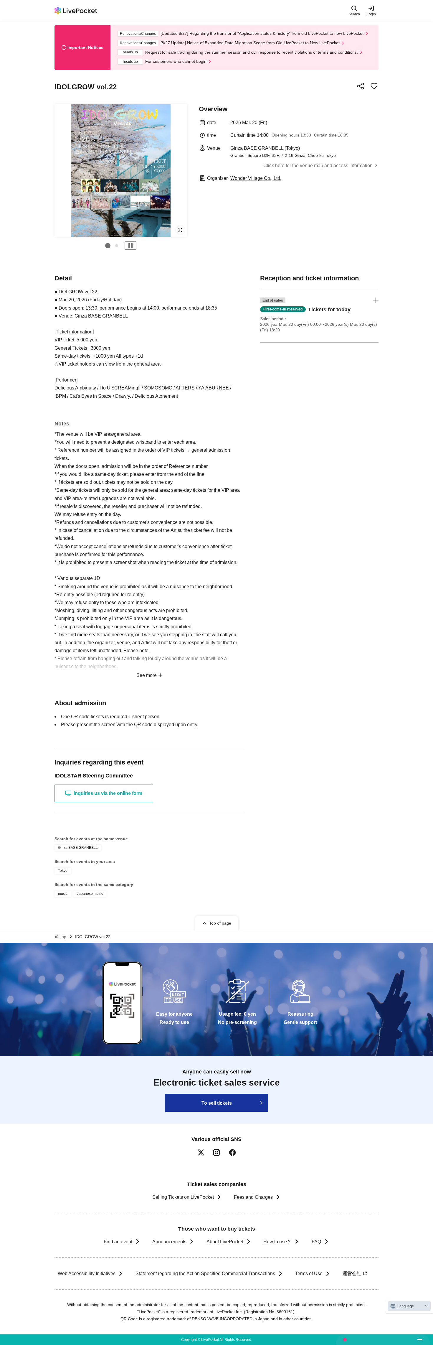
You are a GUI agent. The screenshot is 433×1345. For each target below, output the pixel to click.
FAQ (316, 1241)
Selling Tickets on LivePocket (183, 1197)
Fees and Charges (253, 1197)
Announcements (169, 1241)
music (62, 894)
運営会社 (352, 1273)
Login (371, 14)
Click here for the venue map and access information (318, 165)
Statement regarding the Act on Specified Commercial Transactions (205, 1273)
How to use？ (277, 1241)
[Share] (360, 86)
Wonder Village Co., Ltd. (255, 178)
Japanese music (90, 894)
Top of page (220, 923)
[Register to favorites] (374, 86)
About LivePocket (224, 1241)
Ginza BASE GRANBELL (78, 848)
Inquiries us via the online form (108, 793)
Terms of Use (309, 1273)
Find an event (118, 1241)
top (63, 936)
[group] (120, 170)
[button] (107, 245)
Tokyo (62, 871)
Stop (130, 245)
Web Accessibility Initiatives (86, 1273)
